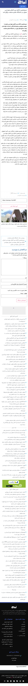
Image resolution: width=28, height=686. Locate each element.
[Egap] (14, 681)
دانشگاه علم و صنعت (13, 238)
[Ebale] (17, 681)
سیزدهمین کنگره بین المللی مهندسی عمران (13, 240)
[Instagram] (4, 681)
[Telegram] (23, 681)
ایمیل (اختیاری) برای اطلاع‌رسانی (19, 284)
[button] (15, 1)
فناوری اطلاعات (22, 631)
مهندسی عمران (14, 244)
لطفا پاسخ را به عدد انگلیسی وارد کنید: (17, 290)
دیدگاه (25, 258)
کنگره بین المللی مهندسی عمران (16, 242)
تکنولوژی (23, 629)
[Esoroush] (11, 681)
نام (26, 278)
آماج (21, 34)
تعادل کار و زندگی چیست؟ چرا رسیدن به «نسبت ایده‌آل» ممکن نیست (7, 634)
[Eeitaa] (7, 681)
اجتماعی (23, 624)
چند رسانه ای (22, 635)
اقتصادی (23, 626)
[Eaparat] (20, 681)
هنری (24, 633)
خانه (24, 622)
